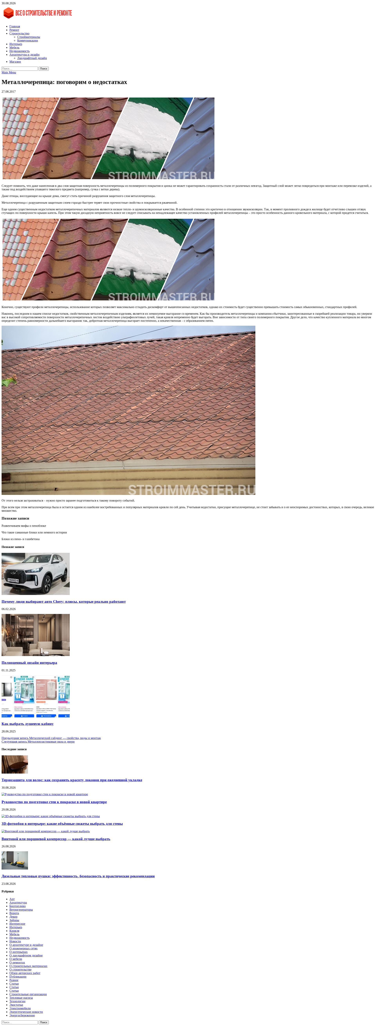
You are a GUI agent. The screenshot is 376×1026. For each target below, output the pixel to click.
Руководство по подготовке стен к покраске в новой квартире (54, 802)
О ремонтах (17, 962)
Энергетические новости (26, 1011)
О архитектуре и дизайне (26, 944)
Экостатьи (16, 1004)
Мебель (14, 47)
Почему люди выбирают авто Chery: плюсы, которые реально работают (64, 601)
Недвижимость (19, 51)
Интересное (17, 923)
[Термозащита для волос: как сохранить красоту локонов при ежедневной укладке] (15, 772)
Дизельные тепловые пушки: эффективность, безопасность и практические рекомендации (78, 876)
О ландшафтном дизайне (26, 955)
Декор (13, 916)
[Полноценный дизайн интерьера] (36, 655)
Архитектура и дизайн (24, 54)
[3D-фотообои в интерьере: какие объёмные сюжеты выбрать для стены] (51, 816)
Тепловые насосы (21, 997)
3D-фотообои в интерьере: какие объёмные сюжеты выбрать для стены (62, 824)
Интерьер (15, 44)
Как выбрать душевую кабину (28, 724)
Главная (14, 26)
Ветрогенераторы (21, 909)
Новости (15, 941)
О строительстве (20, 969)
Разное (13, 980)
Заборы (14, 920)
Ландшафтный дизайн (32, 58)
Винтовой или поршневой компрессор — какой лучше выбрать (56, 839)
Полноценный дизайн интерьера (29, 663)
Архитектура (18, 902)
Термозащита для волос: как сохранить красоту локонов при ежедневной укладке (72, 780)
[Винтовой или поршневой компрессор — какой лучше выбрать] (46, 831)
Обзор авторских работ (24, 973)
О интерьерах (18, 952)
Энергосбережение (22, 1015)
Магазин (15, 61)
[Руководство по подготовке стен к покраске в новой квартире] (45, 794)
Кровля (14, 930)
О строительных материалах (28, 966)
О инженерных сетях (23, 948)
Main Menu (9, 72)
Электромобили (20, 1008)
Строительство (19, 33)
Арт (12, 899)
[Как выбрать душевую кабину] (36, 716)
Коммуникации (27, 40)
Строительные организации (28, 994)
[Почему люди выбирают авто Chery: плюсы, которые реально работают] (36, 594)
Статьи (14, 983)
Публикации (17, 976)
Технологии (17, 1001)
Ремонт (14, 30)
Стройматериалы (28, 37)
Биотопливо (17, 906)
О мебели (15, 959)
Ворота (14, 913)
